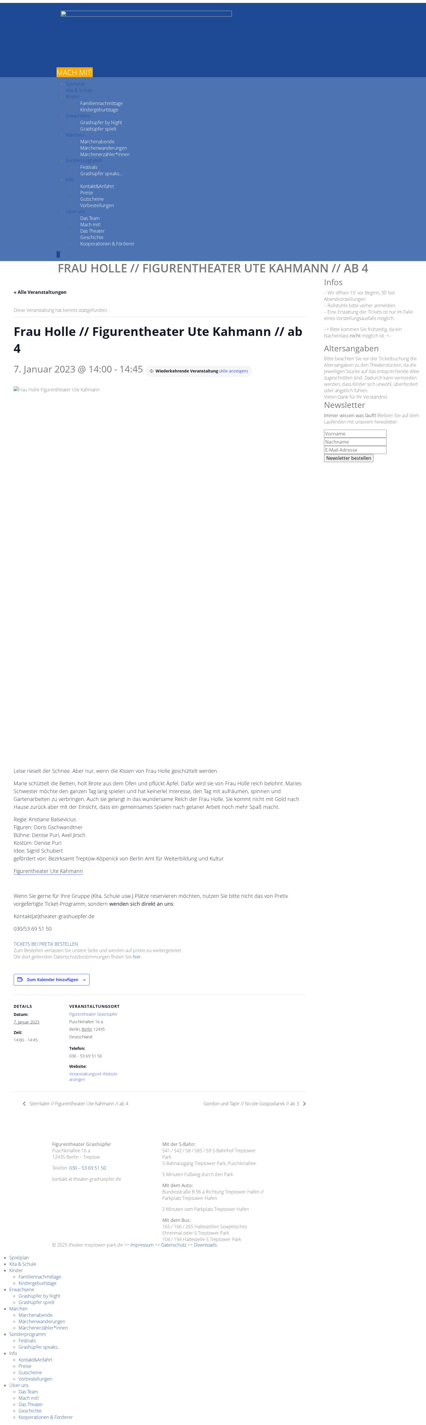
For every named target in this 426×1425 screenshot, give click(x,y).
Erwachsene (78, 116)
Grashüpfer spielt (98, 128)
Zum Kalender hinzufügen (52, 979)
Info (70, 179)
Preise (86, 192)
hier (137, 957)
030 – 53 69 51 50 (87, 1168)
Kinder (72, 96)
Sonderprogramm (84, 160)
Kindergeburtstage (99, 109)
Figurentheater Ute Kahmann (48, 870)
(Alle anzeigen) (233, 371)
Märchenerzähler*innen (105, 154)
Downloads (205, 1245)
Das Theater (92, 230)
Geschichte (91, 237)
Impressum (142, 1245)
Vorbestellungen (97, 205)
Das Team (90, 218)
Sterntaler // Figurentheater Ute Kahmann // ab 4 (78, 1103)
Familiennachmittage (101, 103)
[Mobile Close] (1, 1251)
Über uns (75, 211)
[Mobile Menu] (58, 254)
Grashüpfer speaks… (101, 173)
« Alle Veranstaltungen (40, 292)
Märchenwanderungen (103, 147)
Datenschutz (173, 1245)
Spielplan (75, 84)
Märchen (75, 135)
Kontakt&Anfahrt (97, 186)
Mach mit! (90, 224)
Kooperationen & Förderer (107, 243)
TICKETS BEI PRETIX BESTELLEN (46, 944)
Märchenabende (97, 141)
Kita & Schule (79, 90)
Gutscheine (92, 199)
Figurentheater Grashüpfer (93, 1014)
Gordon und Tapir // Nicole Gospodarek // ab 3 (251, 1103)
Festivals (88, 167)
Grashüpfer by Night (101, 122)
